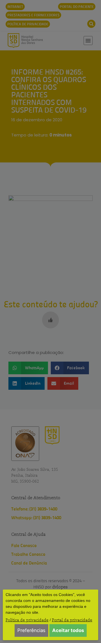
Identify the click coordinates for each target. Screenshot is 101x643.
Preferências (31, 630)
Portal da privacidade (72, 619)
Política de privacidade (27, 619)
